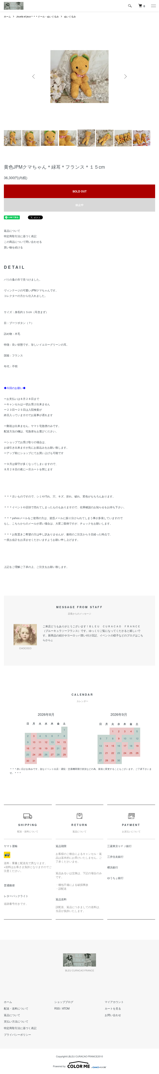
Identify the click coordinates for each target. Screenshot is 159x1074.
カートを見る (113, 1008)
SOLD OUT (80, 191)
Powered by (59, 1066)
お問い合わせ (113, 1015)
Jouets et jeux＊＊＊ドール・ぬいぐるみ (37, 16)
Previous (34, 76)
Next (125, 76)
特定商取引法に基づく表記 (20, 236)
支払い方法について (16, 1021)
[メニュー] (153, 6)
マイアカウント (114, 1002)
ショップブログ (63, 1002)
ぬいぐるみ (70, 16)
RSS (57, 1008)
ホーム (7, 16)
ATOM (66, 1008)
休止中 (79, 205)
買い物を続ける (13, 247)
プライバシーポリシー (17, 1034)
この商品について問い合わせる (23, 242)
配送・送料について (16, 1008)
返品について (12, 231)
